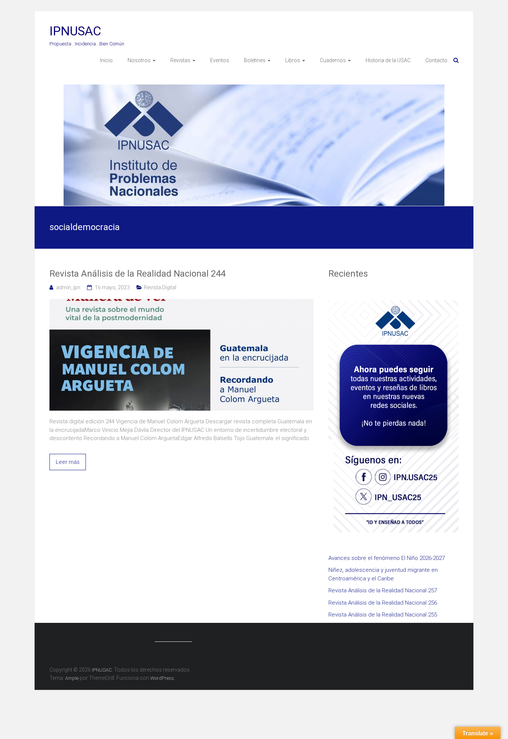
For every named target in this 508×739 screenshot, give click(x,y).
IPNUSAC (75, 30)
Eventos (219, 60)
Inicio (106, 60)
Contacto (436, 60)
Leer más (68, 462)
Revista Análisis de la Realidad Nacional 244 (137, 273)
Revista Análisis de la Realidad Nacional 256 (382, 602)
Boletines (255, 60)
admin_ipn (68, 287)
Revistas (180, 60)
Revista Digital (160, 287)
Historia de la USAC (388, 60)
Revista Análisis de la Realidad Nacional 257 (382, 590)
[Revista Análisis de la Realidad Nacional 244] (181, 303)
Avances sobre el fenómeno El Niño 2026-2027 (386, 558)
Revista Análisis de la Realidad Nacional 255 (382, 614)
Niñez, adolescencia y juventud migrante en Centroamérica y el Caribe (383, 574)
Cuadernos (333, 60)
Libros (292, 60)
